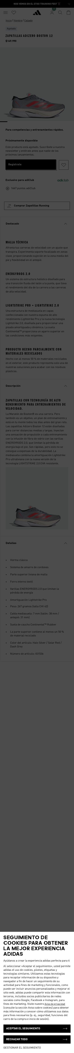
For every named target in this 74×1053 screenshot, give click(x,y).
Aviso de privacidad (55, 1004)
